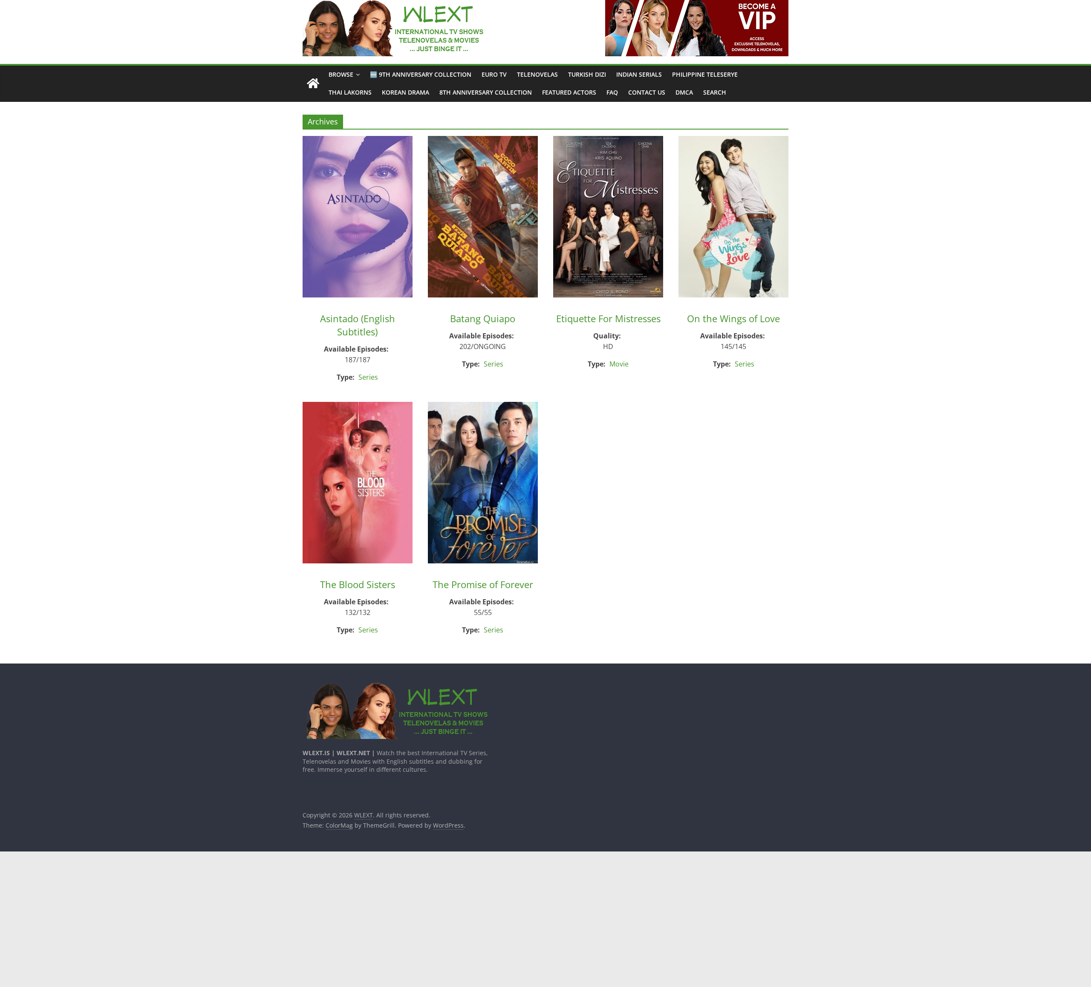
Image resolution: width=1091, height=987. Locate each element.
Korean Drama (405, 92)
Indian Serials (639, 74)
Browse (341, 74)
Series (368, 377)
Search (714, 92)
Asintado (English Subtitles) (357, 325)
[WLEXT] (313, 84)
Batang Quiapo (482, 318)
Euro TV (494, 74)
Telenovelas (537, 74)
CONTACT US (646, 92)
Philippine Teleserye (705, 74)
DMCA (684, 92)
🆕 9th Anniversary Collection (420, 74)
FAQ (612, 92)
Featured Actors (569, 92)
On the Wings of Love (733, 318)
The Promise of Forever (483, 584)
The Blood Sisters (357, 584)
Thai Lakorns (350, 92)
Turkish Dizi (587, 74)
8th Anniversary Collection (485, 92)
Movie (619, 364)
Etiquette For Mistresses (608, 318)
